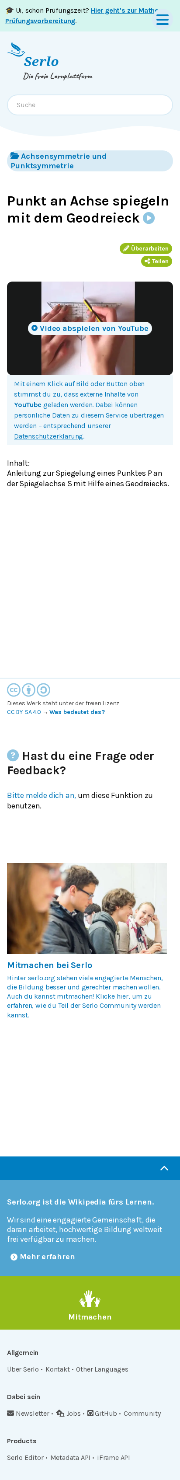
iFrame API (113, 1457)
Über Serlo (23, 1369)
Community (142, 1413)
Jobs (73, 1413)
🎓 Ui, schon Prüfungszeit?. (83, 15)
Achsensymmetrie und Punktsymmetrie (58, 161)
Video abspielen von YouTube (94, 328)
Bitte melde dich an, (41, 795)
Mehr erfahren (47, 1256)
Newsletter (32, 1413)
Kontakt (57, 1369)
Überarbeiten (150, 248)
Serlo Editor (25, 1457)
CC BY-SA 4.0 (24, 712)
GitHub (106, 1413)
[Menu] (162, 19)
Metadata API (70, 1457)
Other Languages (102, 1369)
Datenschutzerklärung (48, 436)
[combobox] (90, 104)
